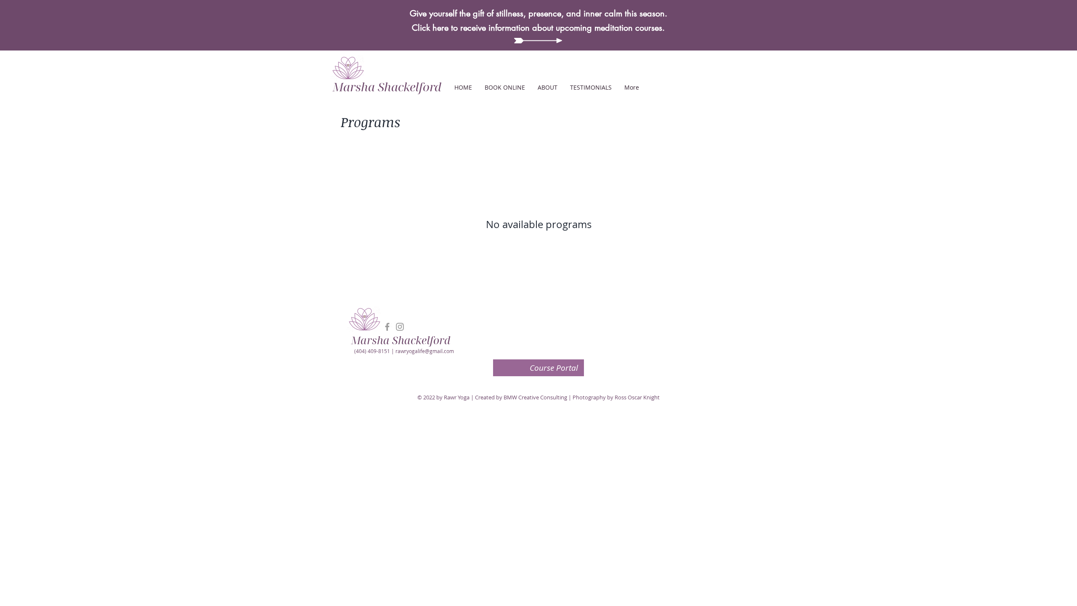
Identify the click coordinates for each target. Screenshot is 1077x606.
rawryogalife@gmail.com (424, 351)
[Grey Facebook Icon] (387, 327)
